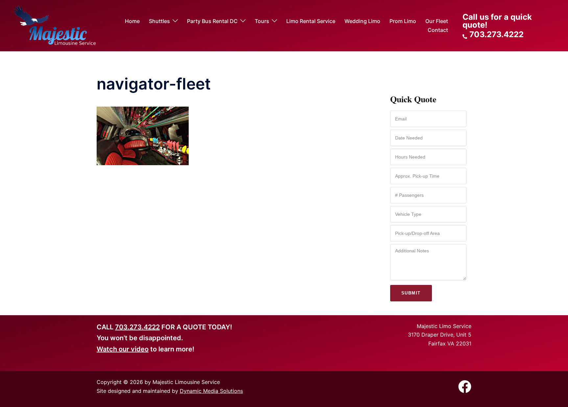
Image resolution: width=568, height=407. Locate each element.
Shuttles (159, 21)
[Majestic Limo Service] (54, 25)
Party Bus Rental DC (212, 21)
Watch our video (123, 349)
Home (132, 21)
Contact (438, 30)
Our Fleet (436, 21)
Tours (262, 21)
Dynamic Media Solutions (211, 391)
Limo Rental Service (310, 21)
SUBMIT (411, 293)
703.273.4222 (137, 327)
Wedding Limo (362, 21)
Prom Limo (403, 21)
